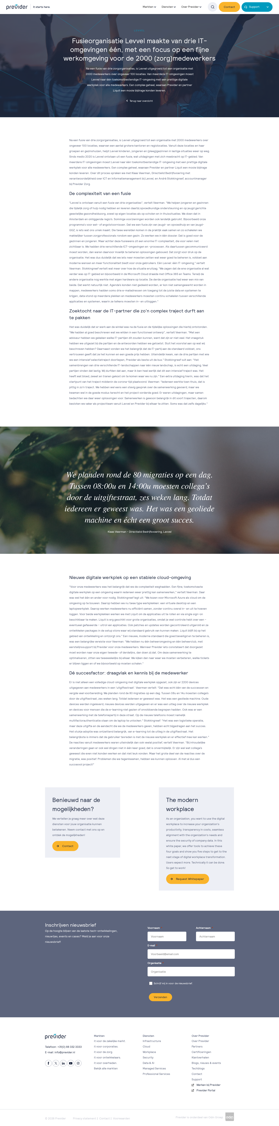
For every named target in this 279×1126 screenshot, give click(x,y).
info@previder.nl (65, 1052)
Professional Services (156, 1074)
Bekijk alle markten (106, 1068)
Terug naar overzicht (141, 100)
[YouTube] (70, 1063)
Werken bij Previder (208, 1085)
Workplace (149, 1052)
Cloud (146, 1046)
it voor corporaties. (106, 1046)
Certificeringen (201, 1052)
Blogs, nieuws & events (206, 1063)
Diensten (167, 7)
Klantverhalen (200, 1057)
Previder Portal (205, 1090)
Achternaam (203, 928)
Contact (229, 7)
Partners (197, 1046)
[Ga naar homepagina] (28, 7)
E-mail (151, 945)
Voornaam (154, 928)
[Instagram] (78, 1063)
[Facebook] (48, 1063)
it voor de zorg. (103, 1052)
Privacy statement (84, 1118)
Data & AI (148, 1063)
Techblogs (198, 1068)
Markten (148, 7)
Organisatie (154, 963)
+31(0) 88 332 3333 (69, 1047)
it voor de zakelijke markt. (110, 1041)
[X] (55, 1063)
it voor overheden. (105, 1063)
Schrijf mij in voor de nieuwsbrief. (173, 983)
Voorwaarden (121, 1118)
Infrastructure (152, 1041)
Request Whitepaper (190, 879)
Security (148, 1057)
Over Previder (200, 1041)
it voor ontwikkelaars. (107, 1057)
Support (254, 7)
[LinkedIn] (63, 1063)
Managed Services (154, 1068)
